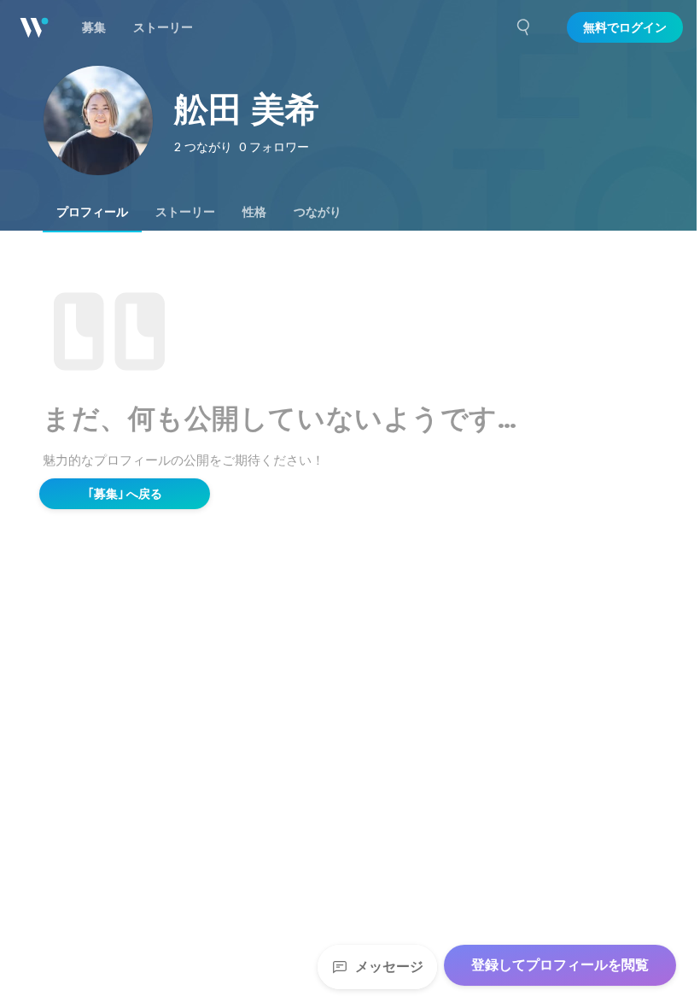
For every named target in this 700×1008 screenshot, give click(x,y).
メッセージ (389, 966)
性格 (254, 211)
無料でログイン (625, 27)
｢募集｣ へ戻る (125, 493)
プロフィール (92, 211)
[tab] (92, 211)
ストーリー (185, 211)
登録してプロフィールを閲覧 (560, 965)
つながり (317, 211)
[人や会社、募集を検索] (524, 27)
